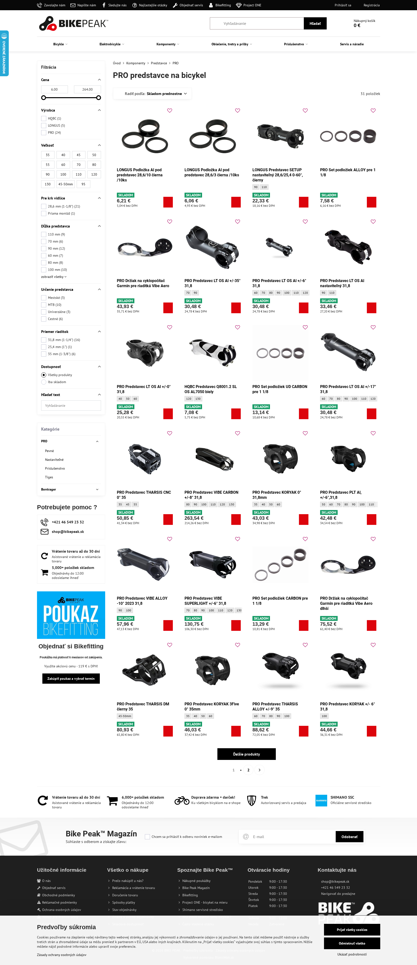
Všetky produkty (60, 375)
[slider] (43, 97)
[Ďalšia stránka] (259, 770)
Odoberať (350, 836)
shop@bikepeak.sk (335, 881)
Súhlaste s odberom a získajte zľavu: (96, 841)
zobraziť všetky (52, 276)
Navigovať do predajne (338, 893)
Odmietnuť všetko (352, 943)
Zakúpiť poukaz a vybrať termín (71, 678)
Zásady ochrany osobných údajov (61, 955)
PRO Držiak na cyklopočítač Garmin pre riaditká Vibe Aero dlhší (346, 603)
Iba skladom (57, 382)
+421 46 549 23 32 (335, 887)
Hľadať (315, 23)
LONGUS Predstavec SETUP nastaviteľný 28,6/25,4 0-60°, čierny (277, 175)
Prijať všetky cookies (352, 929)
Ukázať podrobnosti (352, 954)
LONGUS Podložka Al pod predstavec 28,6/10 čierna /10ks (140, 175)
